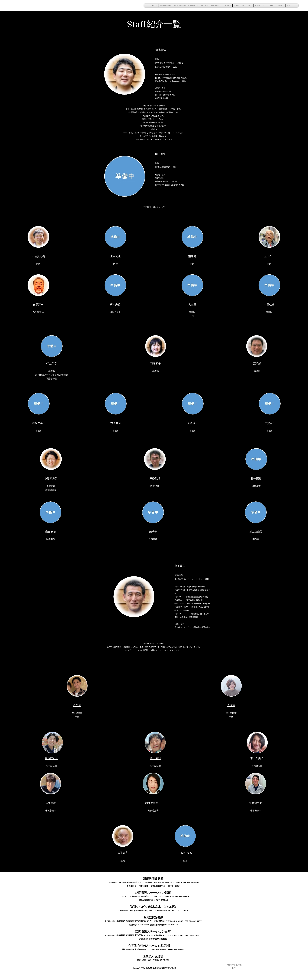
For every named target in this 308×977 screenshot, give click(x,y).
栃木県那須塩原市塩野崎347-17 (135, 949)
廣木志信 (115, 304)
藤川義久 (179, 565)
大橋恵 (231, 705)
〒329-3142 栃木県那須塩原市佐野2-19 (124, 882)
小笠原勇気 (51, 478)
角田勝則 (155, 758)
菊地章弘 (160, 49)
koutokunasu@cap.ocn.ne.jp (161, 967)
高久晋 (77, 705)
